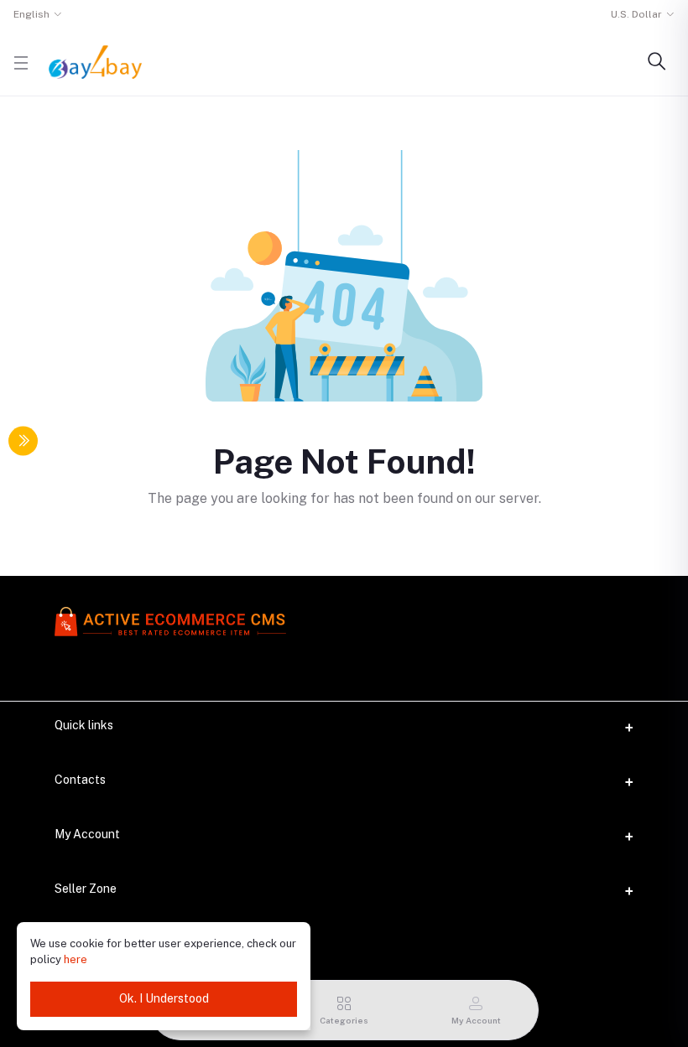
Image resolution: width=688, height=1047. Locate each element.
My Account (87, 834)
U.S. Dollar (636, 14)
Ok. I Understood (164, 998)
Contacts (80, 779)
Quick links (84, 725)
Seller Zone (86, 888)
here (75, 959)
